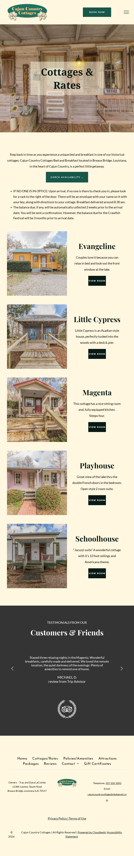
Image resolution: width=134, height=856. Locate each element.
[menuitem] (22, 758)
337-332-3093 (113, 783)
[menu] (126, 12)
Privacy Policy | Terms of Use (67, 818)
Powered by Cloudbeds (92, 832)
